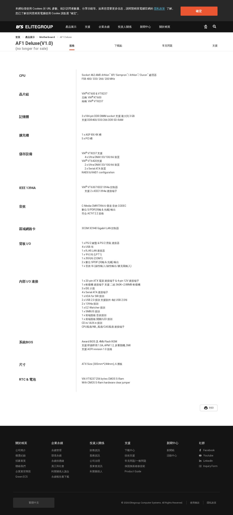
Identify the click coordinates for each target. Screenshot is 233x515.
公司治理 (95, 460)
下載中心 (130, 450)
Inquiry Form (210, 466)
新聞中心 (145, 26)
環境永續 (56, 455)
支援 (87, 26)
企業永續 (104, 26)
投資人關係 (125, 26)
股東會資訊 (96, 466)
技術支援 (130, 455)
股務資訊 (95, 455)
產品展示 (71, 26)
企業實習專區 (23, 471)
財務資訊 (95, 450)
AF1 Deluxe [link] (66, 37)
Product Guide (133, 471)
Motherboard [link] (47, 37)
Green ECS (21, 476)
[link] (30, 37)
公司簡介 (20, 450)
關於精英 (164, 26)
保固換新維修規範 (135, 466)
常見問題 (167, 45)
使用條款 (195, 502)
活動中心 (172, 455)
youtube (208, 455)
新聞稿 (170, 450)
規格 (71, 45)
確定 (199, 11)
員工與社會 (57, 466)
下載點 (118, 45)
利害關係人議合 (60, 471)
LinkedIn (208, 460)
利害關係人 (96, 471)
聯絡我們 (20, 466)
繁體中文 (34, 502)
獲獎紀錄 (20, 455)
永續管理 (56, 450)
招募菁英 (20, 460)
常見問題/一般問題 (135, 460)
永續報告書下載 (60, 476)
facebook (209, 450)
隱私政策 (159, 8)
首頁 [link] (18, 37)
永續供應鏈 (57, 460)
